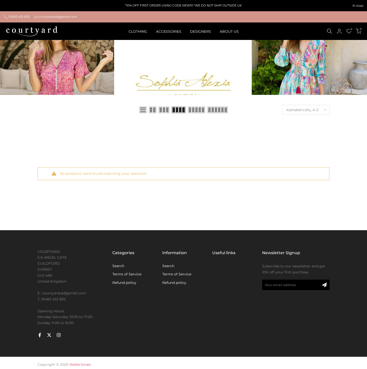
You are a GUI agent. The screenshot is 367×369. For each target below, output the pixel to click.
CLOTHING (138, 31)
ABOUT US (229, 31)
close (10, 5)
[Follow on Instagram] (58, 335)
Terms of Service (126, 274)
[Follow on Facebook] (39, 335)
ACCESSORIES (168, 31)
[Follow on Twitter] (49, 335)
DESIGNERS (200, 31)
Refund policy (124, 282)
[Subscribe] (324, 285)
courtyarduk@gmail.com (58, 16)
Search (118, 266)
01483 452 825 (19, 16)
